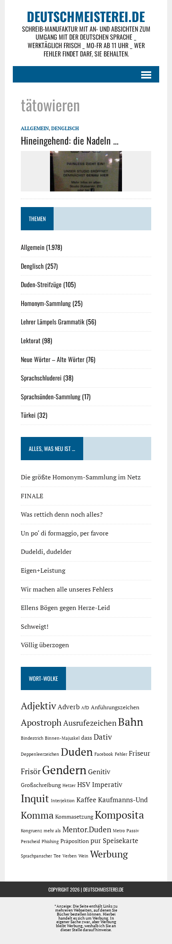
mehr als (52, 830)
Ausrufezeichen (89, 723)
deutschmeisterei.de (103, 889)
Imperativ (107, 784)
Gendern (64, 769)
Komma (37, 815)
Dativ (103, 737)
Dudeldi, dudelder (46, 551)
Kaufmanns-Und (123, 799)
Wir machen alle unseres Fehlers (67, 589)
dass (86, 737)
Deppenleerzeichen (40, 754)
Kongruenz (31, 830)
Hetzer (69, 785)
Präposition (74, 841)
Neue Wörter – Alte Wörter (52, 359)
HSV (83, 784)
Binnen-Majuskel (62, 738)
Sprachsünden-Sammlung (50, 396)
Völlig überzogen (45, 644)
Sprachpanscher (36, 856)
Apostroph (41, 722)
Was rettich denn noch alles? (62, 514)
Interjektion (63, 800)
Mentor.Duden (86, 829)
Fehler (121, 754)
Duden (77, 752)
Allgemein (35, 128)
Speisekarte (120, 840)
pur (95, 840)
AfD (85, 708)
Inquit (35, 798)
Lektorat (30, 340)
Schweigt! (34, 626)
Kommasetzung (74, 816)
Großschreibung (41, 785)
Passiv (132, 830)
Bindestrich (32, 738)
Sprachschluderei (41, 377)
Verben (69, 856)
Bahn (130, 722)
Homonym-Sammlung (46, 303)
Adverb (69, 706)
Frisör (30, 771)
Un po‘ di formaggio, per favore (64, 533)
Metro (119, 830)
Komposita (119, 814)
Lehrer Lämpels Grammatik (52, 321)
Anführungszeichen (115, 707)
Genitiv (99, 771)
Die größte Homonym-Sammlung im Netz (81, 477)
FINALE (32, 495)
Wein (83, 856)
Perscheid (30, 841)
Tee (57, 856)
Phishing (50, 841)
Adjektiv (38, 705)
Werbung (109, 853)
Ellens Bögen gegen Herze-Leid (65, 607)
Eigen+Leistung (43, 570)
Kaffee (86, 799)
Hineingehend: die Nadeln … (69, 140)
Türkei (28, 415)
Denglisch (65, 128)
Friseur (139, 753)
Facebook (103, 754)
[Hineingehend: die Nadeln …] (86, 185)
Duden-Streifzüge (41, 284)
